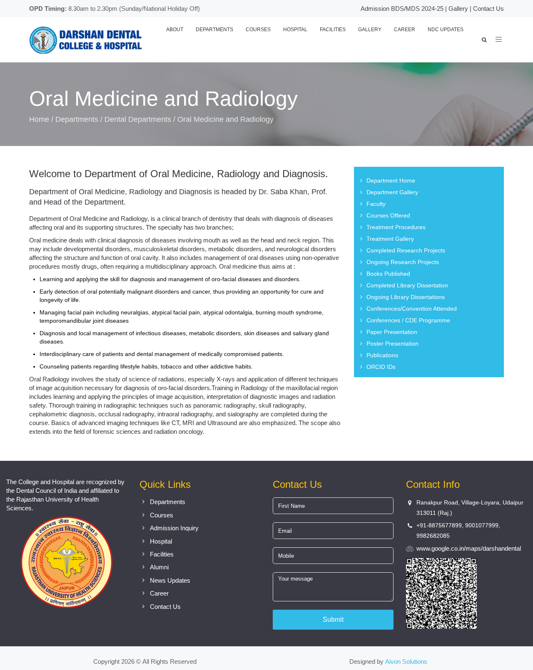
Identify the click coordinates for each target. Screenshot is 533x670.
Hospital (295, 29)
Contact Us (488, 8)
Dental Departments (138, 119)
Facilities (333, 29)
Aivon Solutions (406, 661)
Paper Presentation (391, 332)
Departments (214, 29)
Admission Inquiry (174, 528)
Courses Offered (388, 215)
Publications (382, 355)
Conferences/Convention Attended (411, 308)
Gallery (458, 8)
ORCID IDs (381, 366)
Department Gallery (392, 192)
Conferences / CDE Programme (408, 320)
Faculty (376, 203)
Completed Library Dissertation (407, 285)
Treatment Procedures (396, 227)
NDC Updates (445, 29)
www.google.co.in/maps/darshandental (468, 548)
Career (404, 29)
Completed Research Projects (405, 250)
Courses (258, 29)
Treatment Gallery (390, 238)
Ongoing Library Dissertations (405, 297)
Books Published (388, 273)
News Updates (170, 580)
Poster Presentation (392, 343)
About (174, 29)
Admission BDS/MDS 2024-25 (402, 8)
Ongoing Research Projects (402, 262)
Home (39, 119)
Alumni (159, 567)
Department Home (390, 180)
